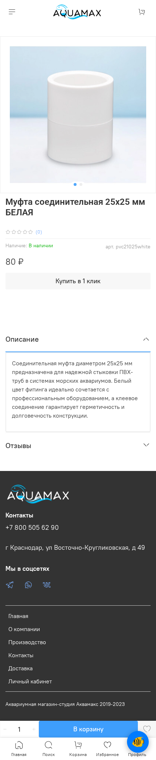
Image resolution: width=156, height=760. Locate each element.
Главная (18, 615)
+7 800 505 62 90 (32, 528)
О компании (24, 629)
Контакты (20, 655)
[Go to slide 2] (80, 184)
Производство (27, 642)
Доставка (20, 668)
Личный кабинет (30, 681)
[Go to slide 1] (75, 184)
